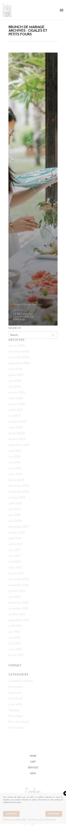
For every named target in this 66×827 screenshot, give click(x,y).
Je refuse (54, 814)
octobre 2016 (16, 591)
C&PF (33, 762)
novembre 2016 (18, 585)
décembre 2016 (18, 579)
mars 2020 (15, 427)
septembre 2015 (18, 620)
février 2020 (16, 433)
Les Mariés (18, 310)
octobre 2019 (16, 439)
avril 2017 (14, 561)
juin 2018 (14, 509)
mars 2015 (15, 649)
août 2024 (15, 369)
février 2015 (16, 655)
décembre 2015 (18, 602)
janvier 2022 (16, 404)
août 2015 (14, 626)
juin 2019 (14, 456)
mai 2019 (14, 462)
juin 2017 (14, 550)
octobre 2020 (17, 421)
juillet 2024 (15, 375)
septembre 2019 (18, 445)
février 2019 (16, 480)
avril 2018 (14, 521)
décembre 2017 (18, 526)
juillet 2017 (15, 544)
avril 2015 (14, 643)
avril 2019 (14, 468)
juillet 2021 (15, 410)
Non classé (15, 716)
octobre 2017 (16, 532)
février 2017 (16, 573)
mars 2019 (15, 474)
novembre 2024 (18, 357)
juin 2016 (14, 596)
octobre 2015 (16, 614)
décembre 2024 (18, 351)
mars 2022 (15, 398)
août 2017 (14, 538)
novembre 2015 (18, 608)
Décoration (15, 686)
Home (33, 756)
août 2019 (14, 450)
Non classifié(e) (18, 721)
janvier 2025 (16, 345)
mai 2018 (14, 515)
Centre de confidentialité (14, 820)
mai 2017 (14, 556)
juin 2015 (14, 631)
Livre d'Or (15, 704)
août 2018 (14, 503)
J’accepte (11, 814)
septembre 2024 (19, 363)
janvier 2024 (16, 392)
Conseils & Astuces (22, 304)
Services (33, 768)
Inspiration (37, 304)
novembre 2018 (18, 491)
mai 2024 (14, 386)
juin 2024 (14, 380)
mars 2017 (15, 567)
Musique (14, 710)
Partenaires (15, 727)
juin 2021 (14, 415)
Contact (14, 665)
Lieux (33, 773)
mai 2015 (14, 637)
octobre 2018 (16, 497)
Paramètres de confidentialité (42, 820)
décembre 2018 (18, 485)
